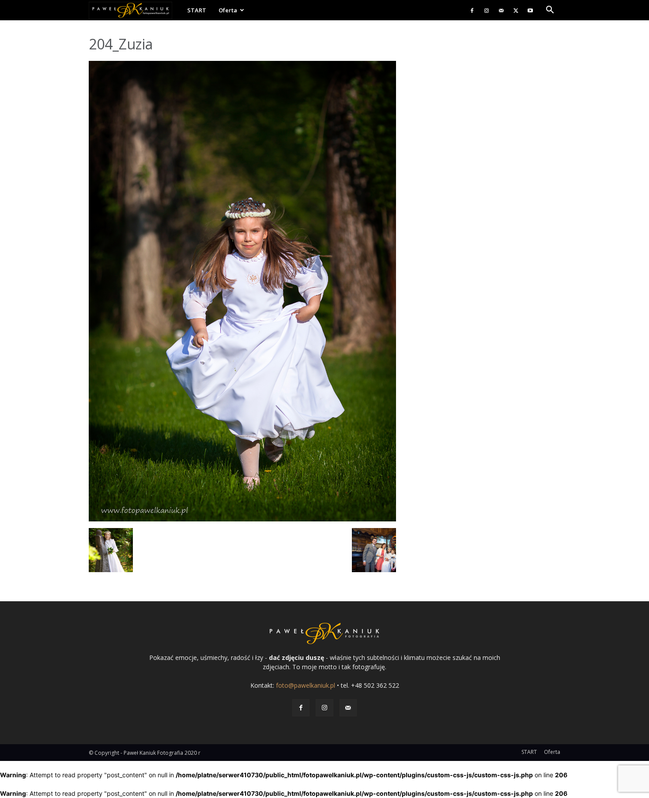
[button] (549, 11)
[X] (515, 10)
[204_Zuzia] (242, 519)
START (196, 10)
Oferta (228, 10)
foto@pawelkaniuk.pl (305, 685)
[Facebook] (472, 10)
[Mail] (501, 10)
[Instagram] (486, 10)
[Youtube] (530, 10)
